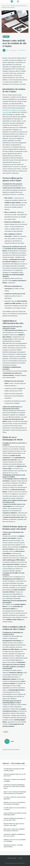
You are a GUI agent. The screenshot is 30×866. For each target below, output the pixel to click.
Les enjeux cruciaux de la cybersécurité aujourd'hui (15, 797)
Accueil (3, 5)
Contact (20, 858)
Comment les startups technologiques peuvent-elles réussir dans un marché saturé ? (14, 786)
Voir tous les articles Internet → (12, 749)
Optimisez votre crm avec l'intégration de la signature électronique (14, 803)
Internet (8, 5)
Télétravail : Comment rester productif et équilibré (14, 780)
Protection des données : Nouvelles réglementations (13, 845)
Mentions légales (12, 858)
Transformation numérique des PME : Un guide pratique (14, 769)
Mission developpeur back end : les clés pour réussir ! (15, 775)
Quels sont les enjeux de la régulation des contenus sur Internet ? (14, 829)
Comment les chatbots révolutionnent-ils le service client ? (14, 835)
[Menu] (18, 1)
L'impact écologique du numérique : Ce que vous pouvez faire (15, 819)
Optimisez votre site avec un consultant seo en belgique (15, 840)
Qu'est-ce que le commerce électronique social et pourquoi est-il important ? (15, 792)
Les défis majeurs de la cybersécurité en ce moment (15, 808)
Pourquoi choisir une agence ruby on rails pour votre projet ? (14, 824)
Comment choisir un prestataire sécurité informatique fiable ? (15, 813)
